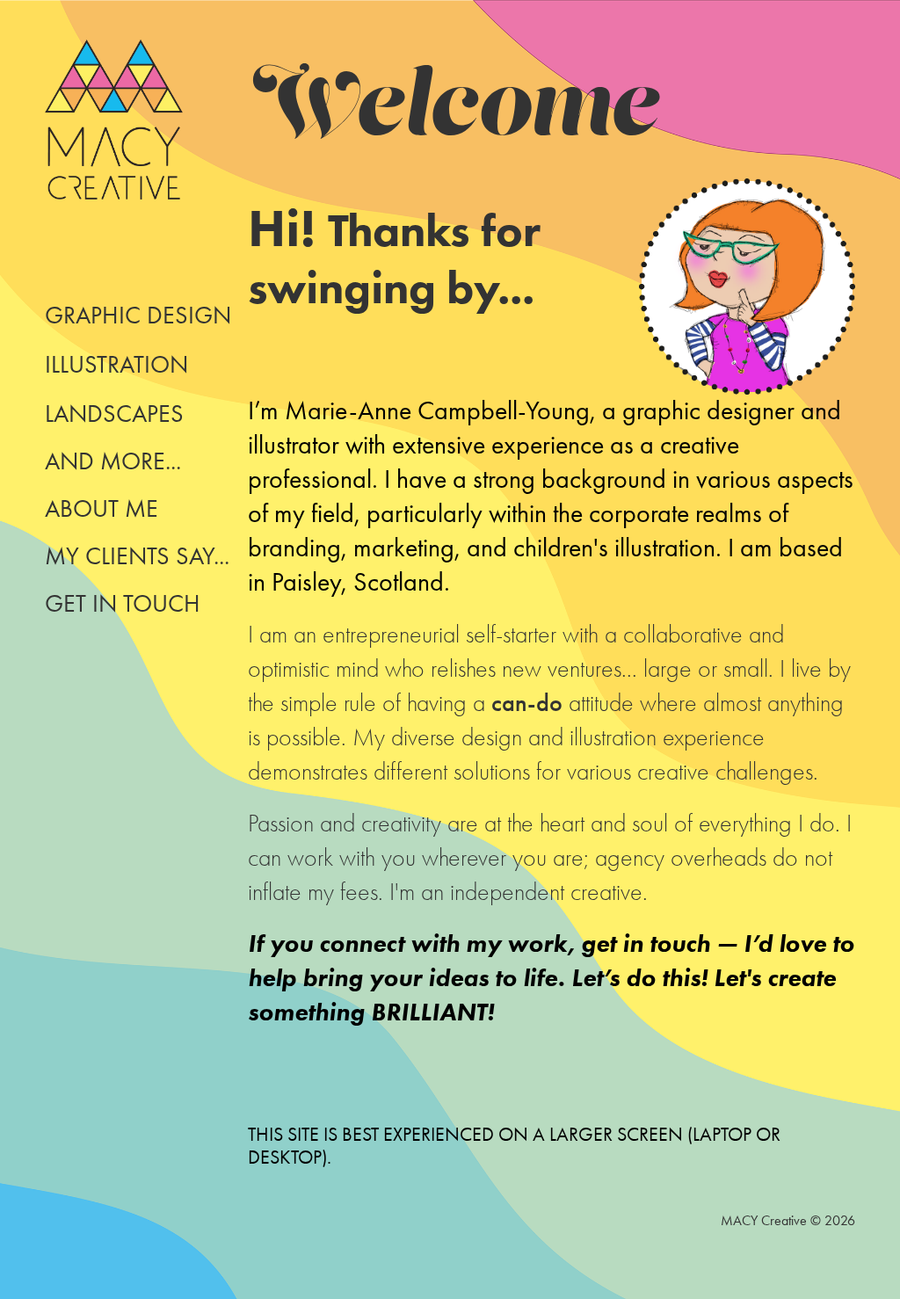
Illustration (116, 364)
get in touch (645, 943)
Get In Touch (122, 603)
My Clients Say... (137, 555)
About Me (101, 508)
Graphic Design (138, 315)
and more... (113, 460)
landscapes (114, 413)
